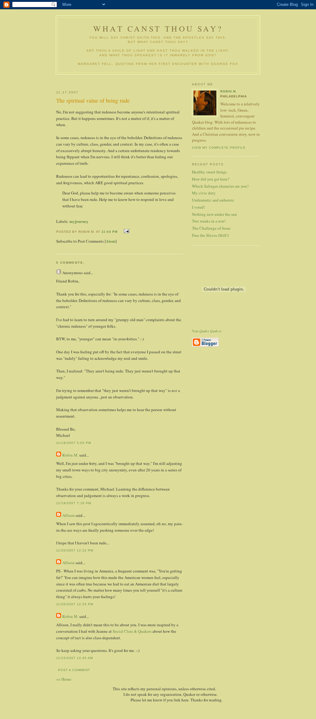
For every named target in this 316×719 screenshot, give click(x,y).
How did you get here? (210, 179)
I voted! (198, 207)
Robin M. (70, 455)
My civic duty (204, 193)
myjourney (79, 221)
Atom (110, 241)
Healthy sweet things (209, 172)
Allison (68, 515)
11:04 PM (110, 231)
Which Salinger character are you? (220, 186)
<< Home (63, 679)
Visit (206, 331)
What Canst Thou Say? (158, 28)
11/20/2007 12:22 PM (74, 550)
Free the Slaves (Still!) (210, 235)
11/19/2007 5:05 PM (73, 443)
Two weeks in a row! (209, 221)
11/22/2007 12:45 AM (74, 658)
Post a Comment (74, 670)
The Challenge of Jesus (211, 228)
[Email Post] (126, 231)
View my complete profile (219, 147)
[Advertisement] (129, 80)
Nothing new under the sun (214, 214)
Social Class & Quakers (132, 631)
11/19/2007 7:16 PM (73, 503)
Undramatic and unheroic (213, 200)
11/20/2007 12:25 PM (74, 604)
